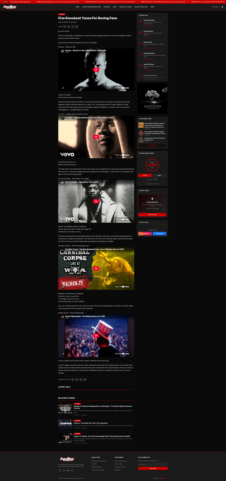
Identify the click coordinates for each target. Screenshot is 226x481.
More (152, 7)
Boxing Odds (118, 464)
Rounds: (149, 179)
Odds (114, 7)
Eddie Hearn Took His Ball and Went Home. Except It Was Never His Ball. (163, 1)
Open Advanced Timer (153, 184)
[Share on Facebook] (68, 26)
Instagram (146, 233)
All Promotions (152, 145)
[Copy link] (76, 26)
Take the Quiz (152, 214)
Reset (159, 175)
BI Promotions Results (121, 461)
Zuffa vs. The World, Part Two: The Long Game (91, 423)
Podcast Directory (141, 7)
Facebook (160, 233)
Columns (61, 14)
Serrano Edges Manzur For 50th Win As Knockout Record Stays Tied (58, 1)
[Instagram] (64, 470)
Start (145, 175)
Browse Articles (148, 70)
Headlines (117, 470)
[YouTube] (68, 470)
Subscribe (153, 468)
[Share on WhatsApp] (72, 26)
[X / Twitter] (59, 470)
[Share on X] (64, 26)
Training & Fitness (125, 7)
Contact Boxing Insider (98, 470)
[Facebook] (72, 470)
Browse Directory (148, 59)
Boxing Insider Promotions (91, 7)
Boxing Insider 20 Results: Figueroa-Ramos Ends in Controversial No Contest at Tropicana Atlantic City (155, 125)
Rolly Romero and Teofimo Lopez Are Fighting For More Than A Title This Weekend (110, 1)
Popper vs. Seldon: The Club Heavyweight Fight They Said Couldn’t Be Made (102, 436)
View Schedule (147, 26)
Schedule (107, 7)
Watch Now (147, 37)
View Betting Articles (149, 48)
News (77, 7)
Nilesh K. (165, 478)
